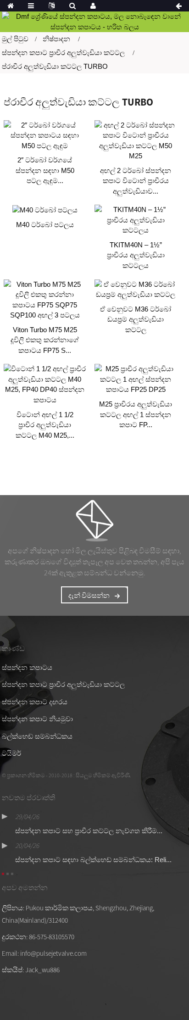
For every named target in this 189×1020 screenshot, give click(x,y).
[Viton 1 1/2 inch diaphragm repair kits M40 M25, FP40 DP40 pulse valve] (45, 384)
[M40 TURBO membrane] (45, 210)
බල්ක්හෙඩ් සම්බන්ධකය (37, 736)
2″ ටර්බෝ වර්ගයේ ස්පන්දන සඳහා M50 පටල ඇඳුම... (45, 170)
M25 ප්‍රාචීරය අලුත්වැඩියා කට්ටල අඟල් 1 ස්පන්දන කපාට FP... (135, 414)
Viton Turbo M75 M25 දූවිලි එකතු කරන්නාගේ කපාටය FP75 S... (45, 340)
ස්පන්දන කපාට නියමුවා (37, 719)
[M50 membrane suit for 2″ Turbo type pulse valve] (45, 135)
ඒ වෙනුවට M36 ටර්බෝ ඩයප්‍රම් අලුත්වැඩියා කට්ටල (135, 319)
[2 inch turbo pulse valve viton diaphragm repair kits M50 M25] (135, 141)
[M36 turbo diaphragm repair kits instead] (135, 289)
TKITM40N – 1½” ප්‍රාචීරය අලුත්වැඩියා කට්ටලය (136, 255)
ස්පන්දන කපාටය (27, 667)
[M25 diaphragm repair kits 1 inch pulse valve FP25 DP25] (135, 379)
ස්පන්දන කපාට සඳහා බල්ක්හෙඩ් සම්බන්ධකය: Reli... (93, 860)
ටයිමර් (11, 753)
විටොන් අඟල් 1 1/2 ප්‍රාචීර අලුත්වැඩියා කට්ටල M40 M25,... (45, 425)
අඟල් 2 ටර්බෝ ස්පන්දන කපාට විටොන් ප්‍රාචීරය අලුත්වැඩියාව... (135, 181)
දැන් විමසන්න (89, 595)
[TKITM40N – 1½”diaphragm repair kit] (135, 220)
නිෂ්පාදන (56, 39)
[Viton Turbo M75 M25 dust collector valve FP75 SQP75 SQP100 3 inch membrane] (45, 300)
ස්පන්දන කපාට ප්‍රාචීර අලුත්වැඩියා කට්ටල (63, 52)
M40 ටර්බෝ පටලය (45, 225)
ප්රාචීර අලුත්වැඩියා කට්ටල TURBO (55, 66)
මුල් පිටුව (15, 39)
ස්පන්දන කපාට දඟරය (34, 702)
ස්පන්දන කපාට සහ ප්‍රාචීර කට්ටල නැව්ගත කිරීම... (88, 831)
